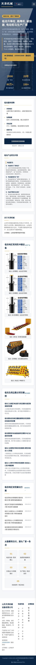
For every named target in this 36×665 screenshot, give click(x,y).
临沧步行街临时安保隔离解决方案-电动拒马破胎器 (14, 506)
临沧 (19, 4)
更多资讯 (27, 489)
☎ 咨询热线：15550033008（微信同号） (17, 57)
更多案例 (27, 394)
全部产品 (27, 246)
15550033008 (18, 141)
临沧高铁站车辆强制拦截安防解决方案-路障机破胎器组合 (14, 499)
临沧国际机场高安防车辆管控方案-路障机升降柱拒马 (14, 528)
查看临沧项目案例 (10, 65)
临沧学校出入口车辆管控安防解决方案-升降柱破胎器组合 (14, 522)
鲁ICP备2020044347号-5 (18, 662)
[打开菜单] (34, 4)
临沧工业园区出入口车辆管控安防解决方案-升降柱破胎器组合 (14, 513)
